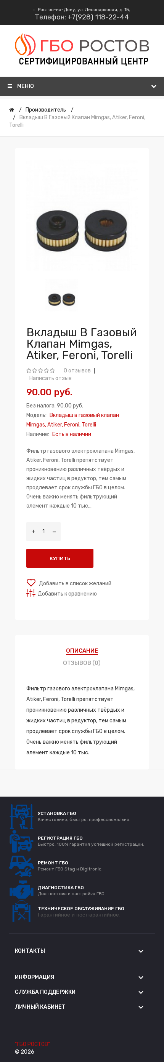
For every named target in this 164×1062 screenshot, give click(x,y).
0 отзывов (77, 370)
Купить (60, 558)
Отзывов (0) (82, 663)
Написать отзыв (50, 378)
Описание (82, 650)
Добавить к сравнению (67, 594)
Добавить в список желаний (74, 583)
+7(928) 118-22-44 (98, 17)
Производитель (46, 110)
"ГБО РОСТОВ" (32, 1044)
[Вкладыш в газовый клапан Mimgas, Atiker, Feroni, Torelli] (62, 295)
